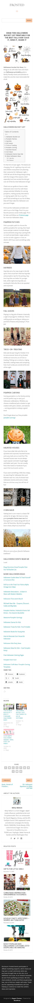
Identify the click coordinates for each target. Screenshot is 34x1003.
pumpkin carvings (9, 418)
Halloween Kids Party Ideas (12, 643)
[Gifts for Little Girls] (17, 858)
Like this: (11, 158)
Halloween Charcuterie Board (13, 599)
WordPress (17, 1000)
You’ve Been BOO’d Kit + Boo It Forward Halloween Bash (8, 715)
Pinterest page (23, 215)
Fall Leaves (9, 143)
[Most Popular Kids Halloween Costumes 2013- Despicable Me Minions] (17, 933)
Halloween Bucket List (13, 137)
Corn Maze (9, 152)
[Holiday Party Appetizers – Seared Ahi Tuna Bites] (17, 908)
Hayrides (9, 141)
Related (11, 160)
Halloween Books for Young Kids (14, 632)
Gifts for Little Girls (14, 869)
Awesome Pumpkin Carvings (13, 617)
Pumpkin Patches (11, 139)
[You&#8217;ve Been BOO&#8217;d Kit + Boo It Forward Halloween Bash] (9, 707)
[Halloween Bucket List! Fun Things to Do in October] (21, 707)
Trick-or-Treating (11, 145)
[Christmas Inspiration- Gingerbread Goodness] (17, 882)
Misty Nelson (17, 808)
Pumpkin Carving (11, 147)
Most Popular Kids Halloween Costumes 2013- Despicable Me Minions (17, 946)
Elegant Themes (17, 998)
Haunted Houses (11, 150)
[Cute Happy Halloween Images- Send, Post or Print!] (9, 732)
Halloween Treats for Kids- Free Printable (17, 627)
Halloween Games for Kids (12, 622)
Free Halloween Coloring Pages (14, 655)
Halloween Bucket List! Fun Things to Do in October (21, 714)
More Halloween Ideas (14, 156)
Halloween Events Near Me (14, 154)
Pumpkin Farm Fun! (10, 660)
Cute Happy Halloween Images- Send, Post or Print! (9, 739)
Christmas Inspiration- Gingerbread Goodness (15, 894)
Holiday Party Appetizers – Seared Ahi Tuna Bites (16, 919)
